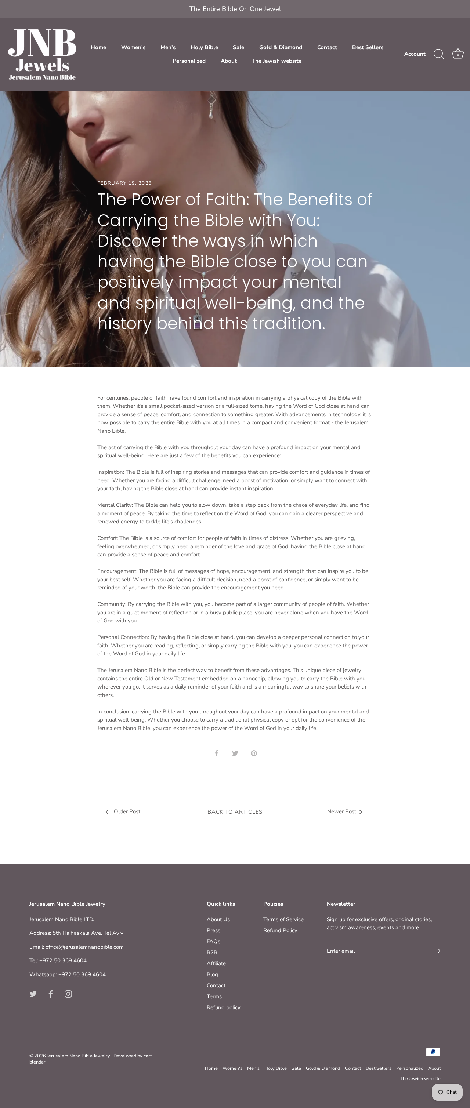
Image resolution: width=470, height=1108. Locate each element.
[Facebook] (50, 993)
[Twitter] (33, 993)
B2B (212, 952)
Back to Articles (235, 811)
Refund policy (224, 1007)
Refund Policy (280, 930)
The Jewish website (276, 61)
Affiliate (216, 963)
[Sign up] (437, 951)
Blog (212, 974)
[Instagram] (68, 993)
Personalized (189, 61)
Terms (214, 996)
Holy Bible (204, 47)
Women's (133, 47)
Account (415, 54)
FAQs (213, 941)
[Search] (439, 54)
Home (98, 47)
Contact (327, 47)
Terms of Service (283, 919)
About (229, 61)
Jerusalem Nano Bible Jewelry (79, 1056)
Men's (168, 47)
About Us (218, 919)
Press (213, 930)
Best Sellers (367, 47)
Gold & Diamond (280, 47)
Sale (238, 47)
